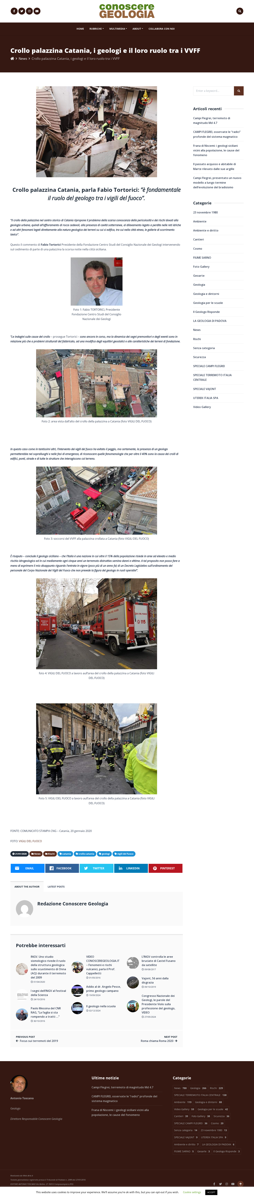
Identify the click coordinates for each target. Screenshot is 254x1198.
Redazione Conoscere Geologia (72, 903)
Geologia (199, 285)
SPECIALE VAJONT (204, 389)
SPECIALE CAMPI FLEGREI (209, 366)
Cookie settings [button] (192, 1192)
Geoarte (199, 276)
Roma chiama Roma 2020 (157, 1041)
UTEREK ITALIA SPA (205, 398)
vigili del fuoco (125, 853)
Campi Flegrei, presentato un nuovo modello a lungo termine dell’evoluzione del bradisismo (217, 182)
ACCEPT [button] (211, 1192)
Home (80, 28)
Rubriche (96, 28)
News (23, 58)
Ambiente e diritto (205, 230)
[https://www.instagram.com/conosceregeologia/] (29, 11)
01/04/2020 (39, 981)
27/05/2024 (150, 1016)
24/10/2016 (39, 999)
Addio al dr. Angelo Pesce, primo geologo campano (103, 989)
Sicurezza (199, 357)
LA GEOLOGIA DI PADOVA (210, 321)
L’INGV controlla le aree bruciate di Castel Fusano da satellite (159, 961)
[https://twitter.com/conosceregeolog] (21, 11)
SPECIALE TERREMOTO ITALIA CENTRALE (212, 377)
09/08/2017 (150, 969)
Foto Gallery (201, 267)
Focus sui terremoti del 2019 (39, 1041)
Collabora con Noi (162, 28)
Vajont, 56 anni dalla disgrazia (155, 980)
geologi (106, 853)
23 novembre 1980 (205, 212)
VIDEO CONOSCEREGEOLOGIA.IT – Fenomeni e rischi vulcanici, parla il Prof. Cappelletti (103, 965)
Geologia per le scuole (208, 303)
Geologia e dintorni (206, 294)
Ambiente (199, 221)
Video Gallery (202, 407)
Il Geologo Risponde (206, 312)
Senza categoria (204, 348)
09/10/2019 (150, 986)
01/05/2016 (94, 977)
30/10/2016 (39, 1021)
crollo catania (86, 853)
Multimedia (117, 28)
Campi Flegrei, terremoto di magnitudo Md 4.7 (122, 1087)
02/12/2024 (94, 1010)
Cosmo (197, 249)
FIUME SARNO (202, 258)
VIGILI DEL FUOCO (30, 841)
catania (66, 853)
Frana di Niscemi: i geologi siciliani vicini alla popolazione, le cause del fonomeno (216, 150)
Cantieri (198, 239)
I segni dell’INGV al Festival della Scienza (48, 993)
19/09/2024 (94, 995)
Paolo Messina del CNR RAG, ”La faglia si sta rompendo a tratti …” (46, 1012)
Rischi (197, 339)
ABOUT (137, 28)
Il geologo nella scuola (101, 1006)
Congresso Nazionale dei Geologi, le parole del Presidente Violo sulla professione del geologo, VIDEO (158, 1004)
